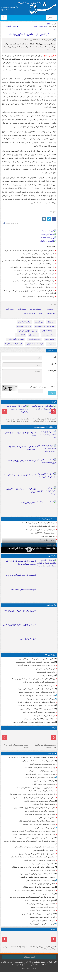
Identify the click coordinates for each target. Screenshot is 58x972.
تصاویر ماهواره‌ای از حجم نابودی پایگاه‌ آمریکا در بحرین (37, 659)
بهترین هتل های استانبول (44, 326)
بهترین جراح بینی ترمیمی (28, 330)
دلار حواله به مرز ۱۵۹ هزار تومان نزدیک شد (40, 529)
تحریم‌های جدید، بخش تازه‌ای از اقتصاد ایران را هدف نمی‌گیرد (34, 807)
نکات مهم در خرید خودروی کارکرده (43, 784)
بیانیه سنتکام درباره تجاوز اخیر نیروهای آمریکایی (39, 682)
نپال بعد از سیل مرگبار (28, 638)
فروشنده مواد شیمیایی (35, 343)
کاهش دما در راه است (28, 502)
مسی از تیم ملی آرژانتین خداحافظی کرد (42, 771)
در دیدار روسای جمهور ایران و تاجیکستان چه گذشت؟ (37, 877)
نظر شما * (52, 370)
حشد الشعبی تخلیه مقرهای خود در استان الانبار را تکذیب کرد (34, 847)
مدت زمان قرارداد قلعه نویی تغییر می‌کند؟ (40, 287)
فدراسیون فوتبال (29, 313)
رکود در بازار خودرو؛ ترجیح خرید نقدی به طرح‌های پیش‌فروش (17, 420)
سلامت (53, 929)
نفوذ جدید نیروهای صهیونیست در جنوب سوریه (39, 814)
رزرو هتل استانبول (24, 326)
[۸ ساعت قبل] (46, 492)
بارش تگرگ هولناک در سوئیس (44, 781)
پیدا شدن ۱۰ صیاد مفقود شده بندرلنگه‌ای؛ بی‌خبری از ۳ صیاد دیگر (33, 857)
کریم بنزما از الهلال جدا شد (46, 685)
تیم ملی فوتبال (21, 309)
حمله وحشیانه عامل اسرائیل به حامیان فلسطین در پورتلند (36, 689)
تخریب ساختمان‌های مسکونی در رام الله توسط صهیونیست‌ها (34, 838)
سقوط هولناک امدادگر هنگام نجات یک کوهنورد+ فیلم (22, 448)
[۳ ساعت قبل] (46, 579)
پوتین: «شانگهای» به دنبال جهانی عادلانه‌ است (39, 767)
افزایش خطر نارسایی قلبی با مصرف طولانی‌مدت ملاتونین (43, 947)
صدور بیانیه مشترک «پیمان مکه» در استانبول (40, 774)
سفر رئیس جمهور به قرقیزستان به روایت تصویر (19, 624)
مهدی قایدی (9, 309)
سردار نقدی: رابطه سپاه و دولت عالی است (40, 791)
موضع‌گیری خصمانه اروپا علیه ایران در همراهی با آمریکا (36, 702)
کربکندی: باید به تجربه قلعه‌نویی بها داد (29, 34)
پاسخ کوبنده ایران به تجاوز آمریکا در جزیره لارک (39, 712)
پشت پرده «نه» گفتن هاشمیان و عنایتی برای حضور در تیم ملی (33, 280)
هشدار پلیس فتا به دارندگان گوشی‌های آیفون (39, 860)
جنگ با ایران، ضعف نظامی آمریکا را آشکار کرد (39, 777)
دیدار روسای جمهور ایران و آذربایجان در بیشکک (39, 887)
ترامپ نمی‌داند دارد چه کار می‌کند (44, 828)
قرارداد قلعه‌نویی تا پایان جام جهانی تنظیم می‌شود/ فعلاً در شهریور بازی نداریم (28, 260)
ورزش (50, 17)
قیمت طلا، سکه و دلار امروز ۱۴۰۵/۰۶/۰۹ (22, 460)
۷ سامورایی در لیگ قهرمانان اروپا (44, 850)
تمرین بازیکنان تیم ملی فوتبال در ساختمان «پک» (37, 254)
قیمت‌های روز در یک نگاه (47, 518)
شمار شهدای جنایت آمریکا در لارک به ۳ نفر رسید (20, 434)
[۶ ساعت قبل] (46, 478)
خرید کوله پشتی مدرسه (13, 343)
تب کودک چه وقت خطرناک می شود (15, 946)
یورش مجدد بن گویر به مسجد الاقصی (42, 870)
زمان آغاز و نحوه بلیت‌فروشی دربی (43, 920)
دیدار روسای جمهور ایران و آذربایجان (42, 910)
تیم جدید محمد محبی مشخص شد (23, 589)
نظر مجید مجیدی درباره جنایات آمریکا (42, 764)
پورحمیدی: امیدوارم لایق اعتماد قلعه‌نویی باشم (38, 296)
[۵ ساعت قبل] (46, 464)
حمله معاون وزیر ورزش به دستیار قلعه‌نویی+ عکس (37, 257)
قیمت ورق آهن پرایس (16, 339)
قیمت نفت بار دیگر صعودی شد (44, 715)
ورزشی (40, 313)
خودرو (54, 401)
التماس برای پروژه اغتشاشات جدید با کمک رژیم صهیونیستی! (35, 662)
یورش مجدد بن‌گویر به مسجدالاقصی (43, 894)
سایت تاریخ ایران (24, 322)
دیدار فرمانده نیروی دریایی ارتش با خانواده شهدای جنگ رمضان (34, 834)
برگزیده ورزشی (51, 555)
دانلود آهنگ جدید (48, 330)
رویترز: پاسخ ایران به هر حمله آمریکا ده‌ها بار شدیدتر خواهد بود (33, 831)
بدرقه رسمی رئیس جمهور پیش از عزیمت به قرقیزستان (36, 705)
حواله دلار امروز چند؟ (48, 536)
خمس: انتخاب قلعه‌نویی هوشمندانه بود (41, 264)
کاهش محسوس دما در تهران (45, 817)
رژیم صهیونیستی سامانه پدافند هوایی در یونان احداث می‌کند (35, 890)
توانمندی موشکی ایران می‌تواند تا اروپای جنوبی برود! (37, 695)
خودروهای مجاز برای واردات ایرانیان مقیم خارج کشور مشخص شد (33, 797)
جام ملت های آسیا (36, 309)
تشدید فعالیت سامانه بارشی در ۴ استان (16, 746)
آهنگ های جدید (48, 335)
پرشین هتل (33, 335)
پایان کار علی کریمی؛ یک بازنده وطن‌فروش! (40, 699)
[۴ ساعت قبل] (15, 737)
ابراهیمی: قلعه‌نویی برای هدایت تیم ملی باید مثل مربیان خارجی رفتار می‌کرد (29, 250)
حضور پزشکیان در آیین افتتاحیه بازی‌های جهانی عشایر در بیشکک (33, 867)
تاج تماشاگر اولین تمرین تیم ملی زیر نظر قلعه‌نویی (37, 277)
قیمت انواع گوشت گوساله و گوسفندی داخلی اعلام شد (36, 523)
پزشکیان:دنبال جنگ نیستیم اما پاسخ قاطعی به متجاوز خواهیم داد (33, 678)
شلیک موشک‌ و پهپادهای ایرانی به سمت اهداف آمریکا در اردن (34, 722)
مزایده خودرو (49, 339)
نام (55, 357)
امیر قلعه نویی (50, 313)
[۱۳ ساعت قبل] (43, 938)
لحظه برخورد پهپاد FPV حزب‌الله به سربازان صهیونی (38, 709)
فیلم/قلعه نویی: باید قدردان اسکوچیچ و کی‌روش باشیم (35, 274)
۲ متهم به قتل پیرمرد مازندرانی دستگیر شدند (20, 474)
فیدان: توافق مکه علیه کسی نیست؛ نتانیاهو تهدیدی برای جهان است (32, 897)
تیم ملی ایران (49, 309)
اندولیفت (51, 343)
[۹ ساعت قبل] (46, 507)
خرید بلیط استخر (34, 339)
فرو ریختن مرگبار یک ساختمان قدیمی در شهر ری (45, 746)
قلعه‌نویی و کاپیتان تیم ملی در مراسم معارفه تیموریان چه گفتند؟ (33, 270)
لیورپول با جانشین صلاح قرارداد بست (42, 917)
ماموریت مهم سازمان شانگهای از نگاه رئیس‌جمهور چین (37, 853)
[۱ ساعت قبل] (46, 436)
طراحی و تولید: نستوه (29, 968)
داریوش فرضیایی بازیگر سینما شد (44, 804)
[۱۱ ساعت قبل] (29, 549)
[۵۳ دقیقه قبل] (46, 565)
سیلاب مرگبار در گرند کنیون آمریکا (43, 863)
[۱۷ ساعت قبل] (15, 938)
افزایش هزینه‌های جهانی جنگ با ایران (42, 883)
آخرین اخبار (52, 753)
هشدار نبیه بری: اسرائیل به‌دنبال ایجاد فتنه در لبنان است (36, 787)
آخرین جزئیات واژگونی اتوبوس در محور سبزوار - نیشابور (36, 692)
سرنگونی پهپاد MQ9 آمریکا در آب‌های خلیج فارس (38, 719)
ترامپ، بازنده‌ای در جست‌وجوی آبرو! (42, 924)
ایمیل (54, 363)
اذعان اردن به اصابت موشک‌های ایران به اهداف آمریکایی (36, 665)
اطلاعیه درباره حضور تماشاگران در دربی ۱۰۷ (20, 575)
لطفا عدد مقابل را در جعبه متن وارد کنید (42, 387)
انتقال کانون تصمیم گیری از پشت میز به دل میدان (38, 914)
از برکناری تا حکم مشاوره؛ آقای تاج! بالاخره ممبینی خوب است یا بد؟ (21, 563)
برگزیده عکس (51, 605)
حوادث (54, 727)
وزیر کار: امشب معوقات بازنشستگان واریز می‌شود (21, 490)
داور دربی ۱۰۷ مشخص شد (46, 672)
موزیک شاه (39, 322)
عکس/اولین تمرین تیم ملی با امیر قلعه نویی (39, 284)
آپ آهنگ (50, 322)
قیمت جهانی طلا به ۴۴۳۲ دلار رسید (43, 533)
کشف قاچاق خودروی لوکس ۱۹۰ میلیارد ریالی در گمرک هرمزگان (44, 420)
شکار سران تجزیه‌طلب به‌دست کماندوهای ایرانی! (38, 761)
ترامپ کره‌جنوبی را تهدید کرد (45, 668)
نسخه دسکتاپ (29, 957)
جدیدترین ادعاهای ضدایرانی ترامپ (43, 907)
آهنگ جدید (21, 335)
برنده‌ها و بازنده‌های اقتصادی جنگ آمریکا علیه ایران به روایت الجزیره (32, 757)
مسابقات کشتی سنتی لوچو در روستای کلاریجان (39, 801)
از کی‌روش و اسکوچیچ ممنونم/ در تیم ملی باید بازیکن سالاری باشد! (32, 267)
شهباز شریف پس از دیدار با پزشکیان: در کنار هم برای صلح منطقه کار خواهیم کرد (30, 842)
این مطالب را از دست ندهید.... (45, 427)
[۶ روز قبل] (15, 411)
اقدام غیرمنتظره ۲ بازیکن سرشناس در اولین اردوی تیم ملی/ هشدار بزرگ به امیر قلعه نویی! (30, 292)
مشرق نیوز (37, 7)
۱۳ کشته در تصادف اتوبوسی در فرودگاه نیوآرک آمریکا (37, 873)
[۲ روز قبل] (43, 411)
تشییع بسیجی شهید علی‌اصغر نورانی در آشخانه (19, 610)
